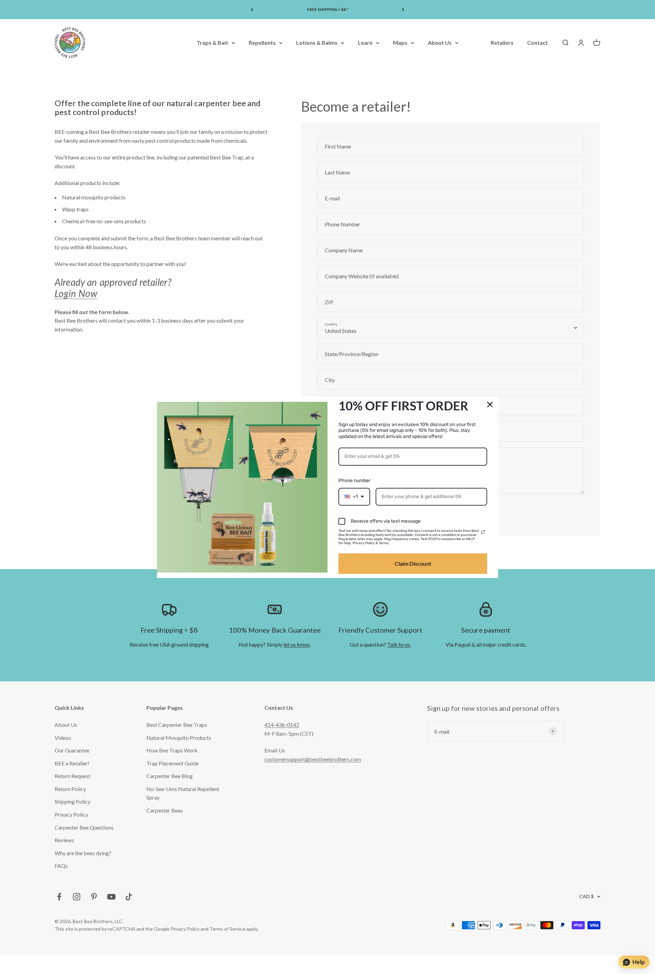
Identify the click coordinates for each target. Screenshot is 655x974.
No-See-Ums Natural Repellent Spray (182, 793)
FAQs (61, 865)
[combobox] (354, 497)
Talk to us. (399, 644)
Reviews (64, 840)
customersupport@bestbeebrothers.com (312, 759)
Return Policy (70, 789)
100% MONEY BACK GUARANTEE (328, 9)
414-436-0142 (281, 724)
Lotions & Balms (316, 43)
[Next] (403, 9)
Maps (400, 43)
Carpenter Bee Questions (84, 827)
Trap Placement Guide (172, 763)
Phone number (354, 480)
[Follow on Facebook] (59, 896)
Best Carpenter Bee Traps (176, 724)
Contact (537, 43)
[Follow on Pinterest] (94, 896)
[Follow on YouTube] (111, 896)
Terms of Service (227, 929)
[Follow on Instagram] (76, 896)
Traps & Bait (212, 43)
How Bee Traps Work (172, 750)
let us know (296, 644)
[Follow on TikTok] (128, 896)
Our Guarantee (72, 750)
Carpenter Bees (164, 810)
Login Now (76, 293)
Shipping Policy (72, 801)
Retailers (502, 43)
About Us (440, 43)
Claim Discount (413, 563)
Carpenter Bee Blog (169, 776)
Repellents (262, 43)
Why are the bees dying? (83, 853)
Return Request (72, 776)
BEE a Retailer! (72, 763)
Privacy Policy (71, 814)
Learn (365, 43)
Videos (63, 737)
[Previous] (252, 9)
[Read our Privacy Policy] (483, 532)
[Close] (490, 404)
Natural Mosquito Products (178, 737)
